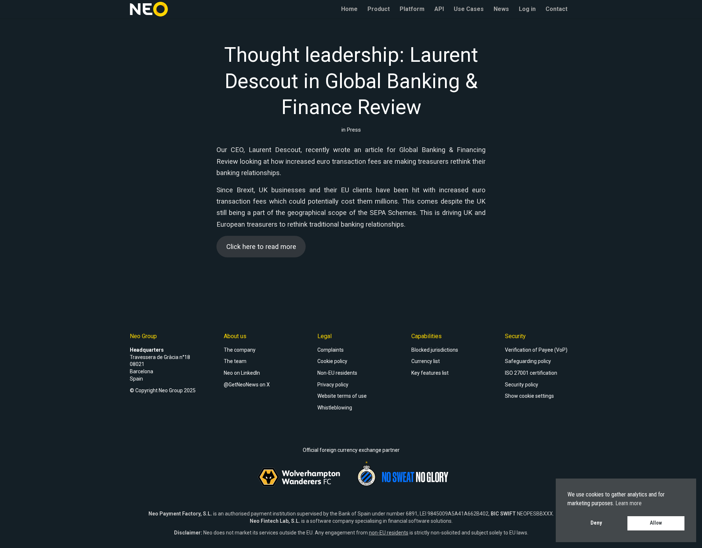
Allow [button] (656, 523)
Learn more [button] (628, 503)
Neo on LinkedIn (242, 373)
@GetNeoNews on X (247, 385)
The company (240, 350)
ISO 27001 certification (531, 373)
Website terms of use (342, 396)
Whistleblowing (334, 408)
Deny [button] (596, 523)
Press (354, 129)
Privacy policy (332, 385)
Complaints (330, 350)
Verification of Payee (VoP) (536, 350)
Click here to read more (261, 246)
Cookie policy (332, 361)
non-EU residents (388, 533)
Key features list (430, 373)
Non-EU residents (337, 373)
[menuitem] (349, 9)
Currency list (425, 361)
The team (235, 361)
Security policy (521, 385)
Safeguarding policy (528, 361)
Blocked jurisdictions (434, 350)
